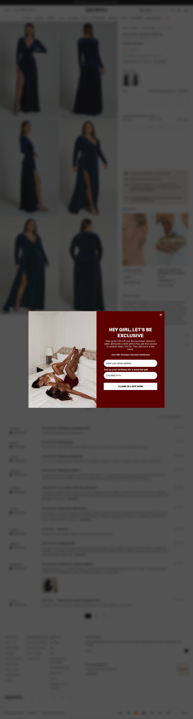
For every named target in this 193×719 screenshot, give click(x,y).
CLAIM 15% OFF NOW (130, 386)
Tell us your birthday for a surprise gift (126, 369)
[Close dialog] (160, 314)
